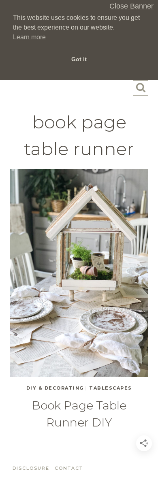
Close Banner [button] (131, 6)
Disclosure (31, 468)
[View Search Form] (140, 88)
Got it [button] (79, 59)
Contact (69, 468)
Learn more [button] (29, 37)
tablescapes (110, 388)
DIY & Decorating (55, 388)
